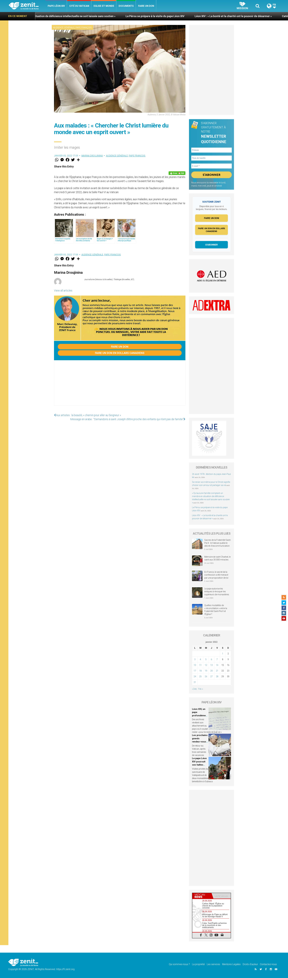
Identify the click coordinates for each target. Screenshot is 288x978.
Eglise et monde (104, 6)
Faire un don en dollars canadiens (119, 353)
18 (200, 671)
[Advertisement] (120, 386)
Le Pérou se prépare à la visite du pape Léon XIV (95, 16)
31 (195, 682)
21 (217, 671)
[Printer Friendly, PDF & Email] (177, 173)
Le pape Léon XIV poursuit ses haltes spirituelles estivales (199, 765)
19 (206, 671)
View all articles (63, 290)
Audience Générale (64, 27)
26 (206, 676)
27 (211, 676)
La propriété (198, 964)
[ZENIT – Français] (27, 6)
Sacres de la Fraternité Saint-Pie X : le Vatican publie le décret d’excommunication (217, 543)
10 (195, 665)
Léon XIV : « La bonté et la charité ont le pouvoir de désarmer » (173, 16)
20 (211, 671)
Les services (213, 964)
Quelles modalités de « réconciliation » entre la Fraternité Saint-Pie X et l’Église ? (215, 609)
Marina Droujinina (92, 156)
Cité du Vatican (79, 6)
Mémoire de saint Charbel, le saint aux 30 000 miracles (217, 558)
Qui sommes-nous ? (179, 964)
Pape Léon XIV (56, 6)
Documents (126, 6)
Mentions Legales (231, 964)
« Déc (194, 689)
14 (217, 665)
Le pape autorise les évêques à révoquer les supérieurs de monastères (216, 591)
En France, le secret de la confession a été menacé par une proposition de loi (216, 575)
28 (217, 676)
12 (206, 665)
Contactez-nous (268, 964)
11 (200, 665)
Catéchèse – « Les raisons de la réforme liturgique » (254, 16)
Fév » (200, 689)
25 (200, 676)
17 (195, 671)
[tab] (202, 896)
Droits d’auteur (250, 964)
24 (195, 676)
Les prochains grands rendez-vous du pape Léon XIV (200, 741)
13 (211, 665)
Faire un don (146, 6)
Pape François (84, 27)
